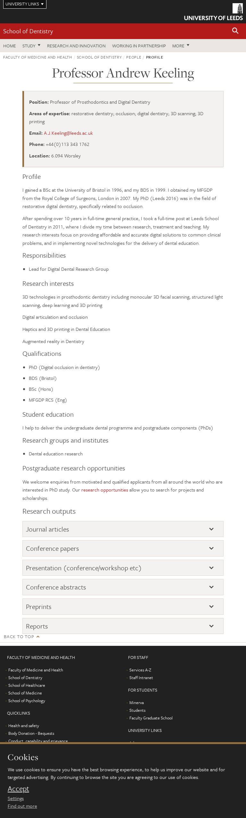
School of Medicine (25, 693)
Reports (37, 626)
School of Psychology (26, 700)
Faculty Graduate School (151, 718)
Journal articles (47, 529)
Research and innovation (76, 45)
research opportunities (104, 489)
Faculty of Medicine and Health (37, 57)
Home (9, 45)
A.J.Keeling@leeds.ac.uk (68, 132)
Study (29, 45)
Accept (18, 788)
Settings (16, 798)
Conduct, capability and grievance (38, 741)
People (133, 57)
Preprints (39, 606)
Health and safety (23, 725)
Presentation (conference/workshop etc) (84, 568)
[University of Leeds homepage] (213, 11)
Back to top (19, 636)
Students (137, 710)
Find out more (22, 805)
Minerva (136, 702)
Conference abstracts (56, 587)
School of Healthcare (26, 685)
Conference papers (52, 548)
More (178, 45)
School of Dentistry (28, 31)
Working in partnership (139, 45)
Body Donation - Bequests (31, 733)
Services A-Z (140, 670)
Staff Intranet (141, 677)
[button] (235, 31)
